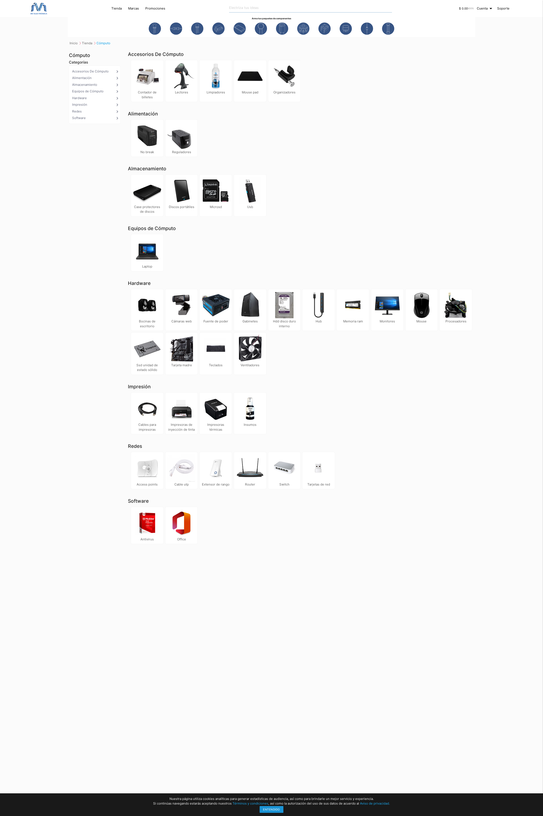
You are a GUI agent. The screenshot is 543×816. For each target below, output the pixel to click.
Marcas (133, 8)
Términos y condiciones (250, 803)
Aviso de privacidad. (375, 803)
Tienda (116, 8)
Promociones (155, 8)
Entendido (271, 809)
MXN (471, 8)
